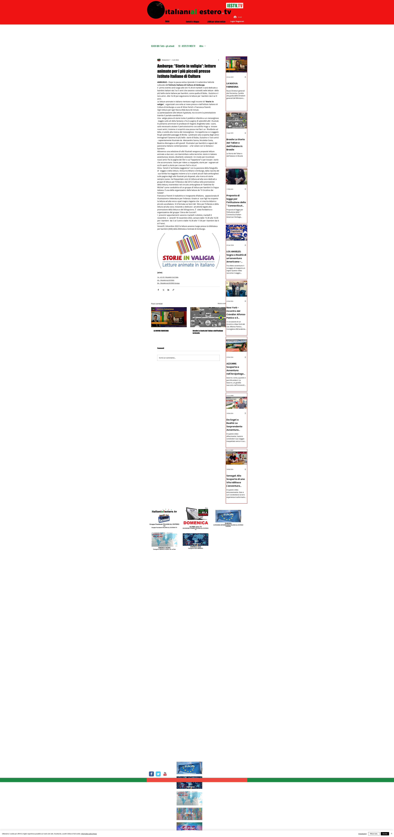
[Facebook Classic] (151, 773)
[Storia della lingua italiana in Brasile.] (208, 317)
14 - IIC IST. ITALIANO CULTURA (167, 277)
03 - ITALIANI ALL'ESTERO (165, 280)
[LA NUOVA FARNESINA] (169, 317)
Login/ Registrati (237, 21)
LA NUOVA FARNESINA (161, 331)
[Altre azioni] (218, 60)
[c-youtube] (165, 773)
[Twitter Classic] (158, 773)
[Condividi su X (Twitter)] (163, 290)
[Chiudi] (391, 833)
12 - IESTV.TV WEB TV (186, 46)
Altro (201, 46)
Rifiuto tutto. (374, 834)
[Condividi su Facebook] (158, 290)
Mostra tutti (222, 303)
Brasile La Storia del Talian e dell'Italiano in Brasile (208, 332)
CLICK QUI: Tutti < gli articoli (162, 46)
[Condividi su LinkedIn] (168, 290)
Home (167, 21)
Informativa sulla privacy (89, 834)
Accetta (385, 834)
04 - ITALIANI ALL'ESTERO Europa (168, 283)
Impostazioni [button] (362, 834)
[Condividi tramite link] (173, 290)
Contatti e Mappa (192, 21)
